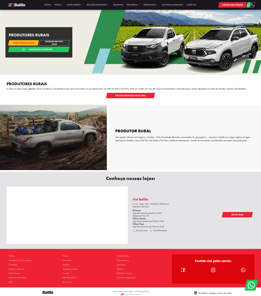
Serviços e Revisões (16, 269)
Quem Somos (14, 273)
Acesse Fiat (67, 282)
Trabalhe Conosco (124, 273)
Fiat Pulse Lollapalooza (126, 277)
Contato (66, 273)
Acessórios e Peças (70, 269)
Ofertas (12, 256)
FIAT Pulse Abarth (70, 277)
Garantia (120, 269)
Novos (65, 256)
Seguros (66, 264)
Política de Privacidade (18, 277)
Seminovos (121, 264)
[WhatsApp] (251, 285)
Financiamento (122, 260)
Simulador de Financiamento (20, 260)
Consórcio (13, 264)
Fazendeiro (67, 260)
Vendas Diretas (123, 256)
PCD (11, 282)
